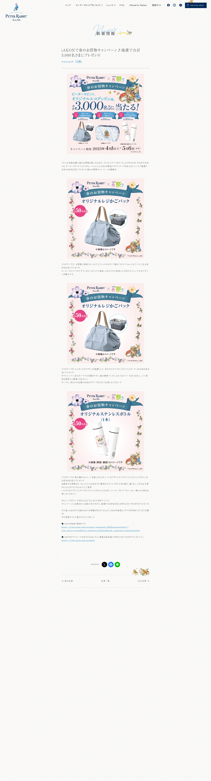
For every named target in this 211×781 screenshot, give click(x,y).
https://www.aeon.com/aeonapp (78, 540)
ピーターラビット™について (88, 5)
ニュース (109, 5)
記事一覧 (105, 581)
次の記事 (142, 581)
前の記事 (69, 581)
